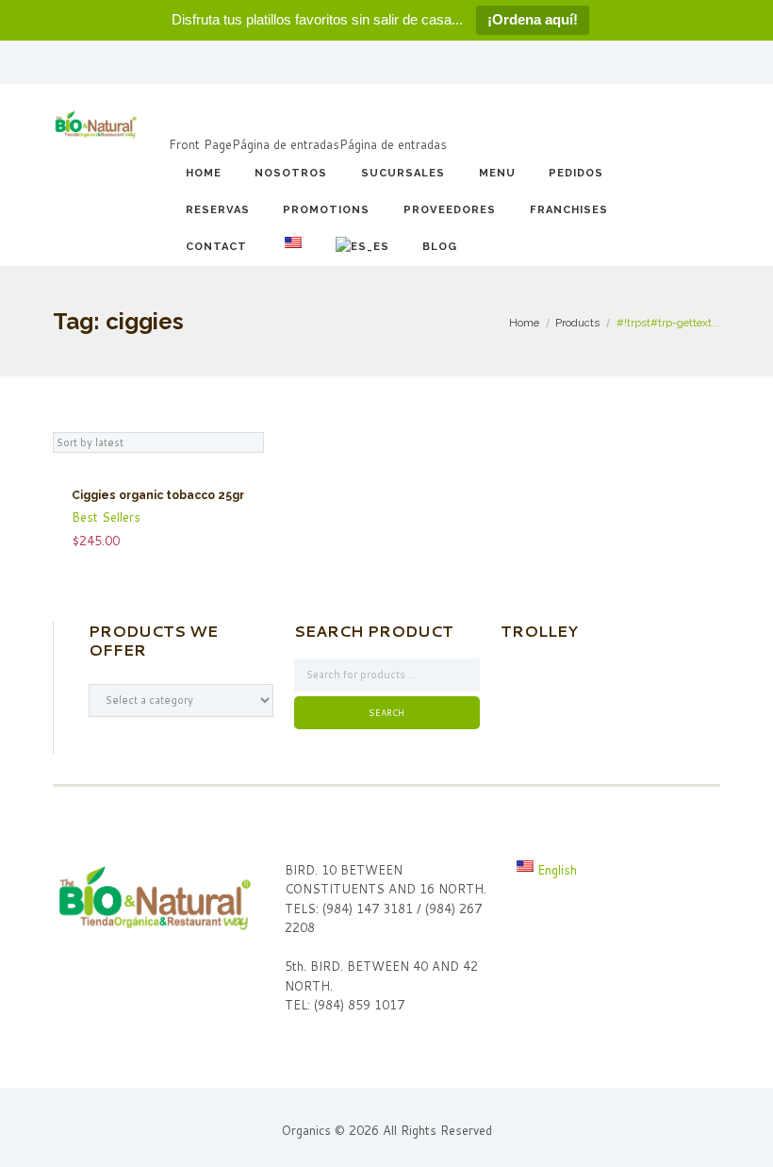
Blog (439, 247)
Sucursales (403, 173)
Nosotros (291, 173)
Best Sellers (106, 516)
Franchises (569, 210)
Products (577, 322)
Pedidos (576, 173)
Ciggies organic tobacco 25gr (158, 495)
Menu (497, 173)
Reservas (218, 210)
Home (204, 173)
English (555, 869)
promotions (326, 210)
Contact (216, 247)
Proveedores (449, 210)
